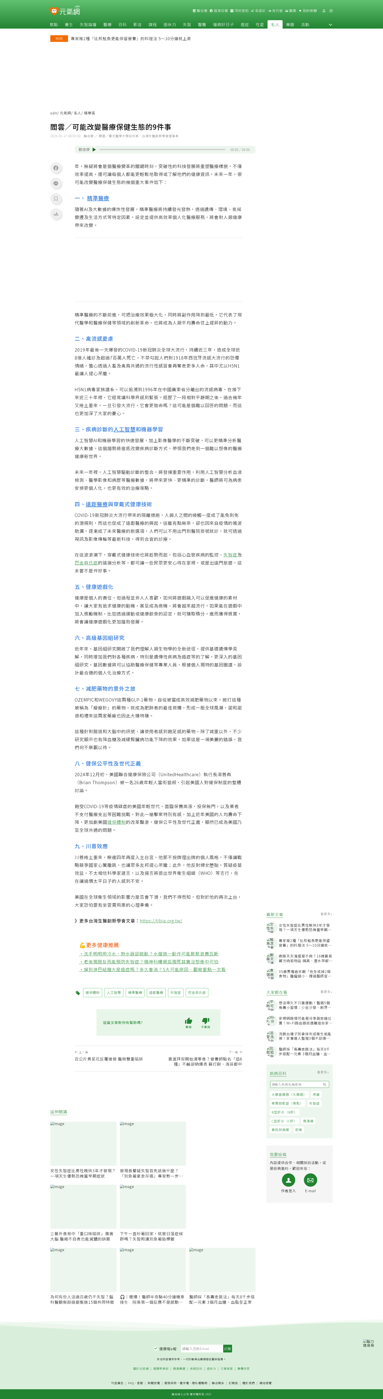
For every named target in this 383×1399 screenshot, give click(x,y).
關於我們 (248, 1383)
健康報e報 (168, 1348)
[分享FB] (55, 167)
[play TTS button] (94, 150)
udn (53, 112)
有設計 (260, 11)
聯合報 (201, 11)
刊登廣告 (117, 1383)
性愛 (260, 24)
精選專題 (179, 1368)
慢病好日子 (223, 24)
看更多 (325, 914)
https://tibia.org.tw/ (161, 920)
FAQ (131, 1383)
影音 (137, 24)
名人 (275, 24)
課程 (153, 24)
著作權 (184, 1383)
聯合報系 (218, 1383)
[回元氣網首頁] (70, 11)
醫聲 (202, 24)
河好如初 (241, 11)
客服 (140, 1383)
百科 (122, 24)
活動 (305, 24)
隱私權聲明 (199, 1383)
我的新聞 (309, 11)
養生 (69, 24)
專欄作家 (243, 1368)
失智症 (314, 1103)
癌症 (245, 24)
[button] (330, 24)
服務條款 (170, 1383)
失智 (187, 24)
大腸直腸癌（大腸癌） (289, 1094)
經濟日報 (220, 11)
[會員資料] (323, 11)
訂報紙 (233, 1383)
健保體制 (116, 822)
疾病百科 (196, 1368)
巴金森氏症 (86, 562)
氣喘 (298, 1129)
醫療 (107, 24)
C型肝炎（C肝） (284, 1121)
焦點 (54, 24)
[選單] (331, 11)
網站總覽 (265, 1383)
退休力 (170, 24)
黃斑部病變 (280, 1129)
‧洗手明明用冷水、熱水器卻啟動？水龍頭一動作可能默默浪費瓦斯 (149, 953)
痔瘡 (316, 1094)
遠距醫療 (97, 504)
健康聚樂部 (161, 1368)
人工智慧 (124, 429)
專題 (290, 24)
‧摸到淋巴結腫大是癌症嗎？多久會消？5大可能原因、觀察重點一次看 (152, 969)
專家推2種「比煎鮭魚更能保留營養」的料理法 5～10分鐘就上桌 (131, 38)
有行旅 (277, 11)
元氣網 (65, 112)
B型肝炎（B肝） (285, 1112)
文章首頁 (227, 1368)
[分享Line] (55, 183)
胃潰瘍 (308, 1121)
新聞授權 (154, 1383)
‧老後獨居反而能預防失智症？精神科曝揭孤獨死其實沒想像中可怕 (149, 961)
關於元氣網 (141, 1368)
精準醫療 (98, 198)
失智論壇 (88, 24)
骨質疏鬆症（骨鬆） (287, 1103)
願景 (292, 11)
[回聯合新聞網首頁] (54, 11)
